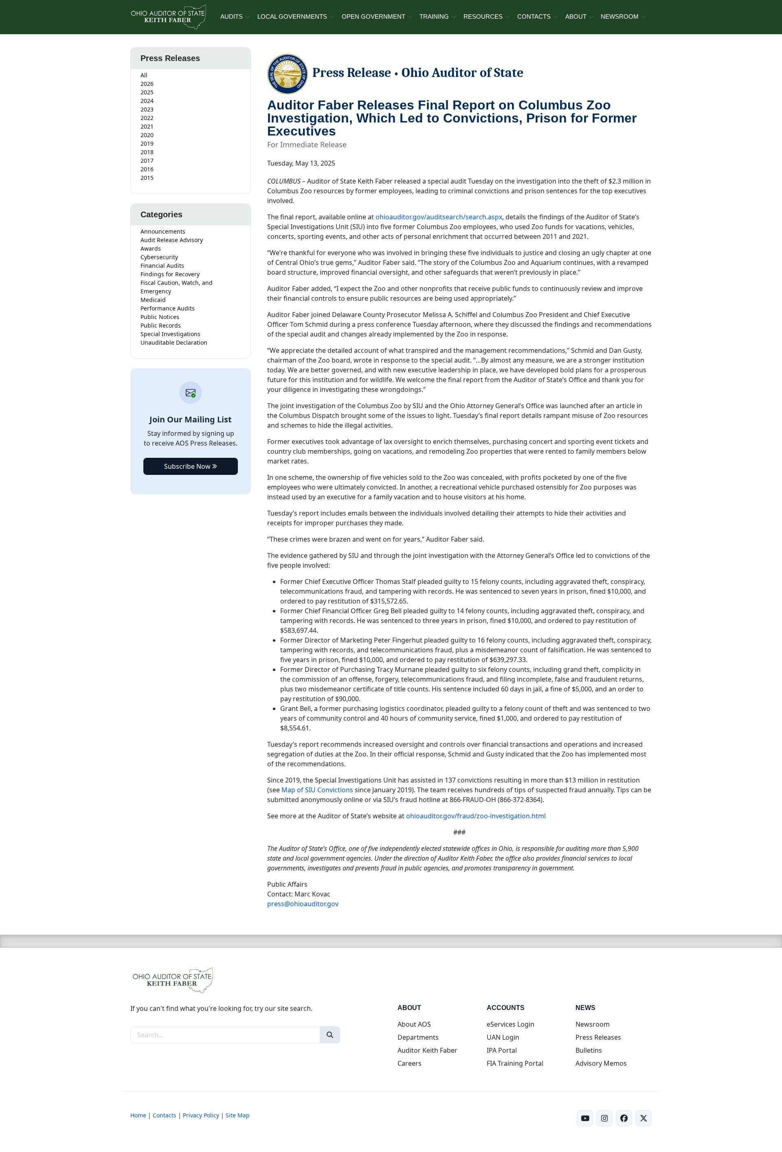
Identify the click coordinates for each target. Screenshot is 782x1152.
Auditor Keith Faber (427, 1050)
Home (138, 1115)
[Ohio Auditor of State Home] (168, 17)
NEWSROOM (620, 16)
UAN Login (503, 1037)
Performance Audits (168, 308)
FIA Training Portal (515, 1063)
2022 (147, 118)
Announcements (163, 231)
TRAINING (434, 16)
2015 (147, 177)
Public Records (161, 325)
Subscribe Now (188, 466)
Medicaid (153, 300)
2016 (147, 169)
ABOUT (575, 16)
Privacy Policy (201, 1115)
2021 (147, 126)
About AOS (414, 1024)
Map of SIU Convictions (317, 789)
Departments (418, 1037)
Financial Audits (162, 265)
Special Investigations (170, 334)
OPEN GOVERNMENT (373, 16)
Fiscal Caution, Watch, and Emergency (177, 287)
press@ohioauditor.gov (302, 903)
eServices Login (510, 1024)
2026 (147, 83)
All (144, 75)
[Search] (330, 1034)
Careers (410, 1063)
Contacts (164, 1115)
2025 (147, 92)
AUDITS (231, 16)
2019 (147, 143)
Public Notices (160, 317)
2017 (147, 160)
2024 (147, 101)
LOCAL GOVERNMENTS (292, 16)
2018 (147, 152)
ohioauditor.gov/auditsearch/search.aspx (439, 216)
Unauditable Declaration (174, 342)
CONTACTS (534, 16)
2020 (147, 135)
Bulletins (589, 1050)
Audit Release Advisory (172, 240)
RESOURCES (483, 16)
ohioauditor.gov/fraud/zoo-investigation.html (476, 815)
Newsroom (593, 1024)
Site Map (238, 1115)
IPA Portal (502, 1050)
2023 (147, 109)
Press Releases (598, 1037)
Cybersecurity (159, 257)
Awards (151, 248)
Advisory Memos (601, 1063)
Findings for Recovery (170, 274)
